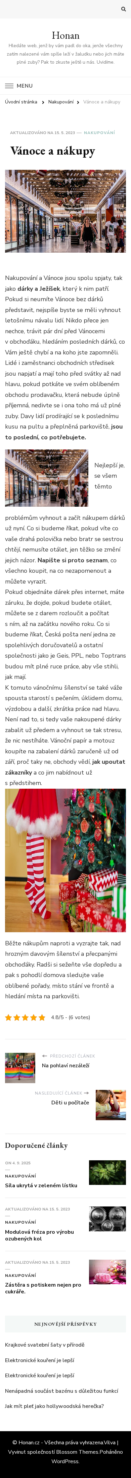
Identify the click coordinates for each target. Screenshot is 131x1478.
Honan (66, 35)
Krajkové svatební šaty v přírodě (45, 1345)
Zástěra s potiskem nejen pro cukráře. (43, 1288)
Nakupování (99, 132)
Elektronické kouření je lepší (39, 1360)
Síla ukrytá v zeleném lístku (41, 1185)
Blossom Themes (77, 1452)
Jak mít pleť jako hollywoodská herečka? (54, 1406)
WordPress (65, 1461)
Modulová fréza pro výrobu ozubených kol (39, 1235)
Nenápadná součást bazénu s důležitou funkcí (61, 1391)
